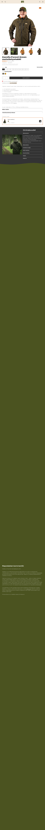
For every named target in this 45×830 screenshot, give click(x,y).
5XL (27, 69)
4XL (24, 69)
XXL (17, 69)
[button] (2, 1)
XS (3, 69)
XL (14, 69)
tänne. (15, 103)
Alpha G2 (28, 588)
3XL (20, 69)
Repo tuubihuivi (11, 119)
